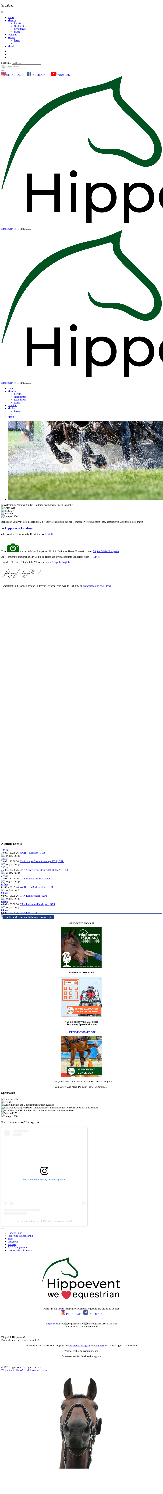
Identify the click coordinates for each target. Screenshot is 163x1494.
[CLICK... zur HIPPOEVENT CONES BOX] (81, 1076)
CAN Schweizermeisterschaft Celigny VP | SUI (44, 870)
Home (11, 17)
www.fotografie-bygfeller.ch (60, 562)
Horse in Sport (15, 1233)
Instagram (85, 1345)
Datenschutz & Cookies (20, 1250)
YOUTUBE (63, 74)
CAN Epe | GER (28, 913)
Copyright (13, 1241)
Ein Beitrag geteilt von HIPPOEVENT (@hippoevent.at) (44, 1221)
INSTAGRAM (13, 74)
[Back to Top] (2, 1228)
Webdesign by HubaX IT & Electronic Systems (25, 1370)
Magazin (12, 20)
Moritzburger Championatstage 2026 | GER (42, 861)
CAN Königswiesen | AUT (33, 895)
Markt (11, 46)
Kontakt (12, 1244)
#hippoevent (52, 1323)
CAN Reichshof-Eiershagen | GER (37, 904)
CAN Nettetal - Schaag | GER (35, 878)
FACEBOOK (39, 74)
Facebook (74, 1345)
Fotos (17, 40)
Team (10, 1238)
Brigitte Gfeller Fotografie (106, 551)
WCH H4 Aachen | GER (32, 852)
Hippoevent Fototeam (19, 528)
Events (17, 23)
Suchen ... (6, 62)
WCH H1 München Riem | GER (36, 887)
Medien (11, 37)
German (16, 66)
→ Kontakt (47, 534)
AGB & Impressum (17, 1247)
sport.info (12, 34)
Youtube (99, 1345)
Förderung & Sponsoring (20, 1235)
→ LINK (95, 556)
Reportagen (20, 29)
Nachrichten (20, 26)
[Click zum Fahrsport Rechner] (81, 1016)
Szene (17, 31)
